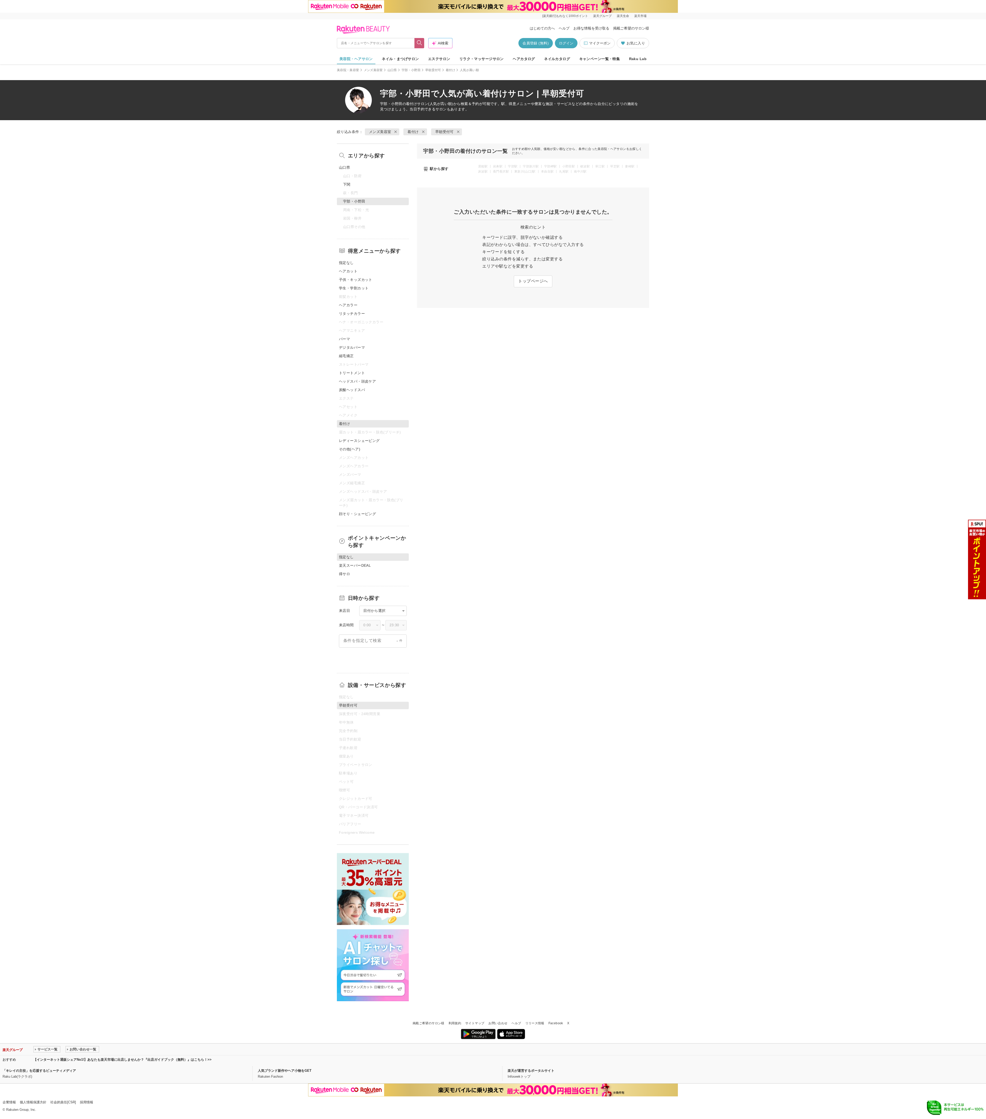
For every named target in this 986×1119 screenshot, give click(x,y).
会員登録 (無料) (536, 43)
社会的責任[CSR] (63, 1102)
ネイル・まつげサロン (400, 59)
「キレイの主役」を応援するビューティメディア (39, 1071)
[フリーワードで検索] (419, 43)
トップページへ (533, 281)
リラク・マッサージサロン (481, 59)
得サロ (344, 574)
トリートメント (352, 373)
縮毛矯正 (346, 356)
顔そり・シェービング (357, 514)
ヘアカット (348, 271)
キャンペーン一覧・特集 (599, 59)
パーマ (344, 339)
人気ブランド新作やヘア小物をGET (284, 1071)
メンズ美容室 (373, 70)
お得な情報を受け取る (591, 28)
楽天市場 (640, 16)
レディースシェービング (359, 441)
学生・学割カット (353, 288)
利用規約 (455, 1023)
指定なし (346, 263)
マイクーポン (600, 43)
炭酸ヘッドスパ (352, 390)
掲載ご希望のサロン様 (631, 28)
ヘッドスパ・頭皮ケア (357, 381)
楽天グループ (602, 16)
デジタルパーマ (352, 347)
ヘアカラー (348, 305)
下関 (346, 184)
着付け (450, 70)
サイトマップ (474, 1023)
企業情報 (9, 1102)
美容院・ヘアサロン (356, 59)
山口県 (392, 70)
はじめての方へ (542, 28)
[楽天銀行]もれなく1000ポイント (565, 16)
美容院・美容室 (348, 70)
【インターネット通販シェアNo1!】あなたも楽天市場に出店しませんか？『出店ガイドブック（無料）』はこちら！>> (122, 1059)
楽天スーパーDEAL (355, 565)
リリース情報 (534, 1023)
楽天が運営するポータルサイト (531, 1071)
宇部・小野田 (411, 70)
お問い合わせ (497, 1023)
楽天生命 (623, 16)
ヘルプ (564, 28)
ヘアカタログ (524, 59)
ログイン (566, 43)
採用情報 (86, 1102)
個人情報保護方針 (33, 1102)
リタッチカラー (352, 313)
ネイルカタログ (557, 59)
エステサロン (439, 59)
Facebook (555, 1023)
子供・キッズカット (355, 280)
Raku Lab (638, 59)
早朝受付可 (433, 70)
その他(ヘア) (349, 449)
